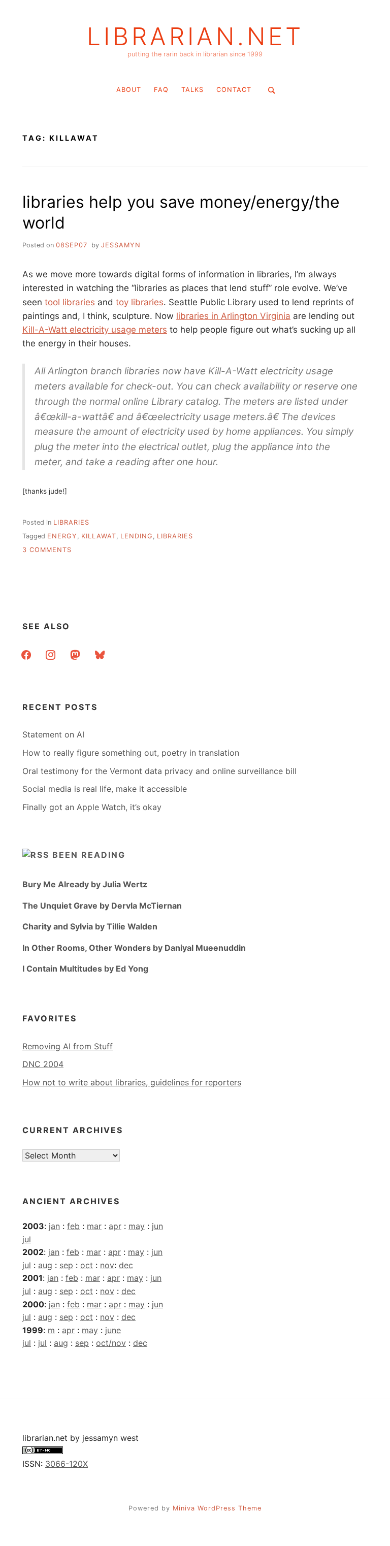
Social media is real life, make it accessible (104, 789)
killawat (98, 536)
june (113, 1330)
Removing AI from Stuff (67, 1046)
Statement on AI (53, 734)
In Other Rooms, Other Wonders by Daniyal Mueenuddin (134, 948)
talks (192, 89)
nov (107, 1265)
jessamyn (121, 245)
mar (94, 1226)
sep (66, 1265)
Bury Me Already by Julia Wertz (84, 884)
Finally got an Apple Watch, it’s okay (91, 807)
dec (126, 1265)
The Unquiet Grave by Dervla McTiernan (102, 905)
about (128, 89)
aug (45, 1265)
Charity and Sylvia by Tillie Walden (89, 926)
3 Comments (47, 550)
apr (115, 1226)
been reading (88, 855)
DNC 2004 (42, 1064)
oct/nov (111, 1343)
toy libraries (140, 302)
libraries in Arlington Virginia (233, 316)
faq (161, 89)
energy (62, 536)
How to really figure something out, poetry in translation (130, 753)
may (136, 1226)
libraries (71, 522)
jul (26, 1239)
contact (233, 89)
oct (86, 1265)
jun (157, 1226)
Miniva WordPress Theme (217, 1508)
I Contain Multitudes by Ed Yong (85, 968)
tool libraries (70, 302)
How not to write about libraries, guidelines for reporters (131, 1082)
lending (136, 536)
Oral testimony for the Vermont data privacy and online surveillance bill (159, 771)
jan (54, 1226)
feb (73, 1226)
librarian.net (195, 36)
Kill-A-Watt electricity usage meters (94, 330)
